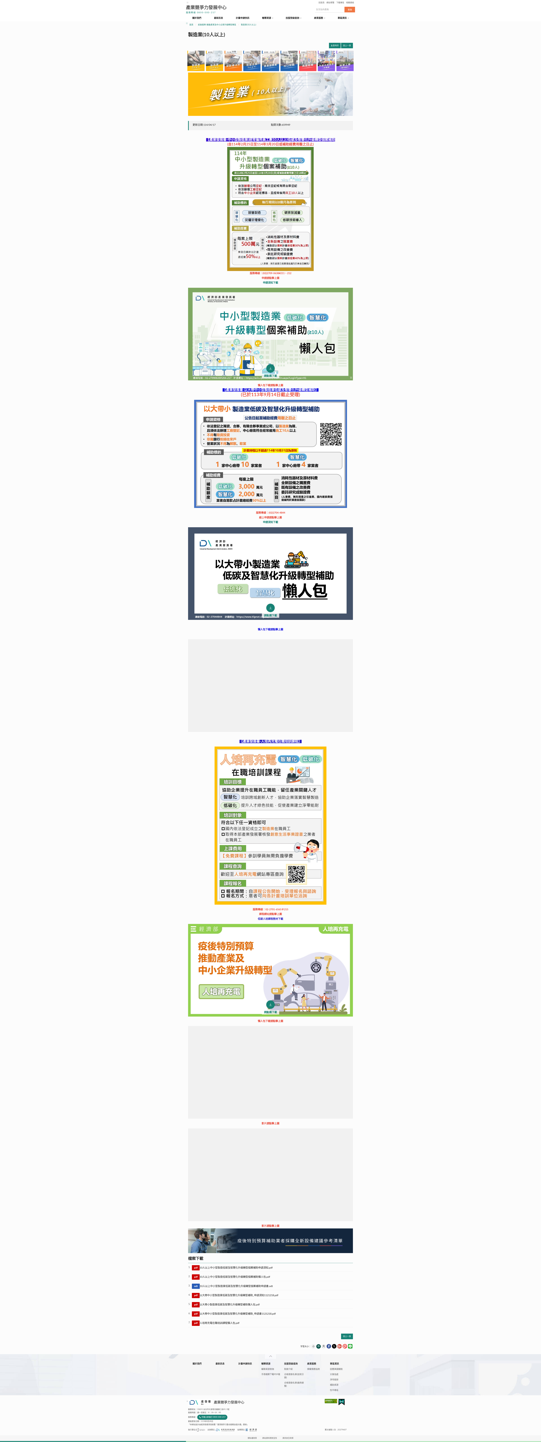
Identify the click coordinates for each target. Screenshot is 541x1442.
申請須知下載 (270, 282)
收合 (270, 1356)
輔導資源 (266, 18)
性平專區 (334, 1390)
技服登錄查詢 (292, 18)
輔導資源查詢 (267, 1369)
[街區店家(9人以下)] (251, 61)
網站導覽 (330, 3)
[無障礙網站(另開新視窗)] (332, 1401)
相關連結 (350, 3)
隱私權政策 (252, 1438)
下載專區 (340, 3)
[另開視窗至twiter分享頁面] (334, 1346)
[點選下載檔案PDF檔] (270, 573)
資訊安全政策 (287, 1438)
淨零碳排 (334, 1380)
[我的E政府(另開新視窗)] (342, 1402)
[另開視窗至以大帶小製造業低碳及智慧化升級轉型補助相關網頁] (270, 507)
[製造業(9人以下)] (196, 61)
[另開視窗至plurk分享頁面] (345, 1346)
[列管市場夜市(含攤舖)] (326, 61)
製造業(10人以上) (248, 25)
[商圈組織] (307, 61)
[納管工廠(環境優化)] (345, 61)
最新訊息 (218, 18)
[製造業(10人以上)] (214, 61)
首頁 (191, 25)
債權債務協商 (313, 1369)
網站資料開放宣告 (269, 1438)
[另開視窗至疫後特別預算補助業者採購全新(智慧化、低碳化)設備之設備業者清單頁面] (270, 1252)
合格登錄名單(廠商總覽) (294, 1384)
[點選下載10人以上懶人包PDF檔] (270, 334)
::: (187, 2)
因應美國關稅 (336, 1369)
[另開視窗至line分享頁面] (350, 1346)
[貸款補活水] (233, 61)
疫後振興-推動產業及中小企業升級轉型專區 (217, 25)
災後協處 (334, 1374)
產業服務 (318, 18)
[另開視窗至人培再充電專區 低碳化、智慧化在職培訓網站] (270, 826)
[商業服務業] (270, 61)
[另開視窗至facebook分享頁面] (329, 1346)
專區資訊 (342, 18)
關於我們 (196, 18)
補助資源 (334, 1385)
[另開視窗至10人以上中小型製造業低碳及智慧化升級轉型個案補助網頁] (270, 209)
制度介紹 (288, 1369)
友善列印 (335, 46)
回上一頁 (347, 46)
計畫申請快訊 (242, 18)
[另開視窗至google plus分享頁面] (339, 1346)
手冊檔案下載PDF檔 (270, 1374)
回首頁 (321, 3)
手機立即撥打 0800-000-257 (213, 1417)
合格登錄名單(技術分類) (294, 1376)
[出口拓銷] (289, 61)
